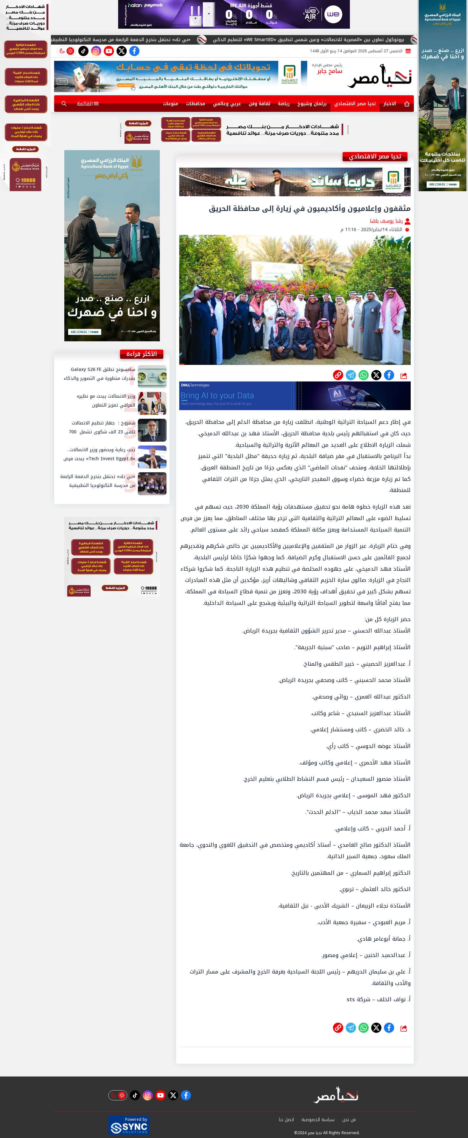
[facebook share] (389, 375)
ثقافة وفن (259, 103)
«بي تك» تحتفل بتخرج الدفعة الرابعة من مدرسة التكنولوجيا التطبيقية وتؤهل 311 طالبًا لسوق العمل (193, 39)
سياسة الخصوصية (318, 1119)
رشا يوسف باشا (387, 221)
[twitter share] (376, 375)
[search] (64, 103)
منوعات (170, 103)
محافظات (195, 103)
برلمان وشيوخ (312, 103)
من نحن (349, 1119)
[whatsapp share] (363, 375)
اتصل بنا (286, 1119)
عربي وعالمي (227, 103)
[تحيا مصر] (379, 76)
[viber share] (351, 375)
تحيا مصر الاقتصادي (355, 103)
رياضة (284, 103)
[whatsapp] (338, 375)
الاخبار (389, 103)
